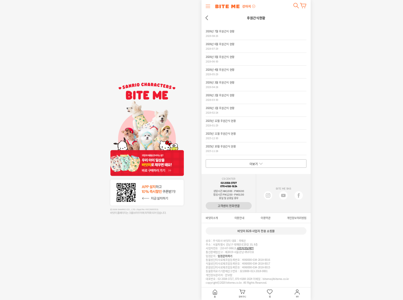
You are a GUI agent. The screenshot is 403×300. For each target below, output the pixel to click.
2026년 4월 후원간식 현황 (220, 69)
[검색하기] (296, 5)
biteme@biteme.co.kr (276, 279)
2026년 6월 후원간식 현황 (220, 44)
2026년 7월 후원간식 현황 (220, 31)
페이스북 (298, 195)
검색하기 (296, 5)
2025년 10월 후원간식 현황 (221, 146)
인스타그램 (268, 195)
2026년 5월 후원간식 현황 (220, 57)
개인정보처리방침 (296, 218)
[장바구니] (303, 5)
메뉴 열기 (208, 6)
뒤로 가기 (207, 18)
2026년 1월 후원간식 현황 (220, 108)
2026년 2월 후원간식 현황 (220, 95)
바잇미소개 (212, 218)
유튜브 (283, 195)
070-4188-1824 (228, 186)
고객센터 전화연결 (229, 206)
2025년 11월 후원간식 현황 (221, 133)
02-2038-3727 (229, 182)
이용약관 (265, 218)
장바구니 (303, 5)
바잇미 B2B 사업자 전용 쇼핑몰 (256, 231)
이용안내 (239, 218)
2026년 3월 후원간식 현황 (220, 82)
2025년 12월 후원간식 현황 (221, 121)
